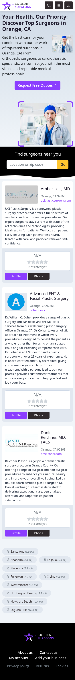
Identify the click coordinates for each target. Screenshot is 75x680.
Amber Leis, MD (55, 188)
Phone (38, 276)
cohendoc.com (40, 310)
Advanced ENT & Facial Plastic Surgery (49, 296)
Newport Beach (26, 601)
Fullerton (21, 576)
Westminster (24, 585)
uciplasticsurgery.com (56, 200)
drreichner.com (51, 454)
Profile (16, 276)
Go (62, 164)
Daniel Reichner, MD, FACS (53, 437)
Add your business (50, 657)
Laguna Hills (24, 610)
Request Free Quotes (36, 85)
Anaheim (21, 560)
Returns (42, 666)
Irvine (56, 576)
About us (25, 652)
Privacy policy (18, 666)
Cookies (62, 666)
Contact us (49, 652)
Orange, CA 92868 (53, 196)
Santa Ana (22, 552)
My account (18, 657)
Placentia (21, 568)
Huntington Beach (28, 593)
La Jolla (56, 560)
